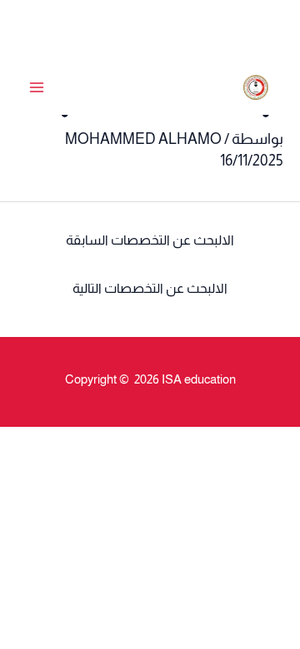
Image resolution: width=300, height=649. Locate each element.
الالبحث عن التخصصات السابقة (150, 240)
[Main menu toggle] (36, 87)
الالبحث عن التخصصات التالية (150, 288)
